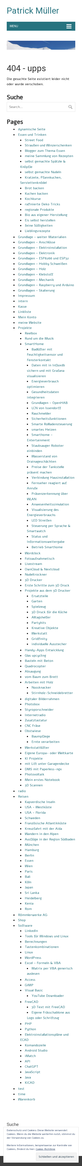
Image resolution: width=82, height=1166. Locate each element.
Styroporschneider (39, 709)
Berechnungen (36, 941)
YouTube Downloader (48, 995)
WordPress (33, 957)
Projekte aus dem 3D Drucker (47, 590)
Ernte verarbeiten (46, 742)
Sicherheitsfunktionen (49, 418)
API (27, 1061)
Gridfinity (39, 639)
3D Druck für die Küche (49, 612)
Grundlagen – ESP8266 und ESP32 (43, 258)
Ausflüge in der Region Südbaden (50, 839)
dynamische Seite (31, 129)
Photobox (32, 704)
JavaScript (32, 1072)
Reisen (23, 796)
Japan (29, 887)
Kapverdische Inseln (40, 802)
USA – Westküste (38, 807)
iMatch (30, 1056)
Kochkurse (33, 199)
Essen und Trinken (32, 134)
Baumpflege (41, 736)
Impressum (26, 295)
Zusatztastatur (36, 720)
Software (25, 925)
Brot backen (34, 188)
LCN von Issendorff (46, 408)
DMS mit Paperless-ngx (43, 769)
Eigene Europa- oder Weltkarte (49, 753)
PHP (28, 1023)
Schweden (32, 818)
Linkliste (24, 312)
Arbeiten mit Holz (39, 682)
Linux (29, 952)
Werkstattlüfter (37, 747)
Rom (28, 909)
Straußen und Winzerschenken (48, 145)
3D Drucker (33, 580)
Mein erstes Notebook (42, 780)
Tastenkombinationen (42, 947)
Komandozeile (35, 1045)
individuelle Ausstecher (49, 644)
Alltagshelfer (41, 617)
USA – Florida (35, 812)
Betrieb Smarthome (47, 547)
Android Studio (36, 1050)
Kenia (29, 903)
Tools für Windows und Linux (47, 936)
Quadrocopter (35, 666)
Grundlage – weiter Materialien (42, 237)
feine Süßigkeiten (39, 225)
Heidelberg (33, 898)
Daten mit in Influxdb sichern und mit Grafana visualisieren (46, 370)
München (32, 844)
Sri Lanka (32, 893)
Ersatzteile (40, 596)
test (21, 1088)
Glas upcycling (35, 655)
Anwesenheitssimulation (50, 504)
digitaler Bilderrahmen (42, 699)
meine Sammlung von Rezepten (49, 156)
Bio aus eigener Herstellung (46, 215)
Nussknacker (41, 687)
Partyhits (39, 622)
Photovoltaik (34, 774)
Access (30, 979)
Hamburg (32, 850)
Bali (27, 876)
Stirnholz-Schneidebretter (52, 693)
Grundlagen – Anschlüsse (36, 242)
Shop (22, 920)
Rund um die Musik (39, 338)
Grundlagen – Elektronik (36, 253)
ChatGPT (31, 1066)
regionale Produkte (39, 209)
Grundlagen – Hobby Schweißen (42, 263)
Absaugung (33, 671)
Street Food (34, 140)
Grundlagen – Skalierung (36, 290)
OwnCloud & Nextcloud (42, 569)
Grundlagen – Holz (32, 269)
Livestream (33, 564)
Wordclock (33, 553)
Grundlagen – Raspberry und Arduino (46, 285)
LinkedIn (31, 931)
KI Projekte (34, 758)
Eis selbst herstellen (40, 220)
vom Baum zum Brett (41, 677)
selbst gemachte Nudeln (43, 172)
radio (22, 791)
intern (23, 301)
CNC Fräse (32, 725)
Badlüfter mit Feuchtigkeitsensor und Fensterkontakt (45, 354)
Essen (29, 860)
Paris (29, 871)
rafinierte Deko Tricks (42, 204)
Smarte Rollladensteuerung (52, 424)
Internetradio (35, 715)
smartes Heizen (44, 429)
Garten (37, 601)
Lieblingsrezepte (37, 231)
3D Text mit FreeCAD (48, 1007)
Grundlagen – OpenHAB (50, 403)
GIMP (29, 985)
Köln (28, 882)
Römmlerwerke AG (32, 915)
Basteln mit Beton (39, 660)
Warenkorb (26, 1099)
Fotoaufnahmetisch (39, 558)
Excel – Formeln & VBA (43, 963)
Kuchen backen (36, 193)
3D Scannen (34, 785)
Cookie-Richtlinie (45, 1149)
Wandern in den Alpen (41, 834)
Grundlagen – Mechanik (36, 280)
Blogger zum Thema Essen (45, 150)
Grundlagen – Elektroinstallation (42, 247)
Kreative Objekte (45, 628)
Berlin (29, 855)
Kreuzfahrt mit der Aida (43, 828)
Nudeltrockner (36, 574)
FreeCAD (31, 1002)
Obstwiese (33, 731)
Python (30, 1029)
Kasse (22, 306)
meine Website (29, 322)
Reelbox (31, 333)
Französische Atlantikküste (45, 823)
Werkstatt (39, 633)
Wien (29, 866)
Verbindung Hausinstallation (53, 477)
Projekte (25, 328)
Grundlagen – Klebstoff (35, 274)
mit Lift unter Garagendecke (47, 763)
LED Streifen (42, 520)
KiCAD (29, 1082)
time (21, 1094)
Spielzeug (39, 606)
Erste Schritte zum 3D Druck (47, 585)
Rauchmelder (41, 413)
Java (28, 1077)
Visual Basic (34, 990)
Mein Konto (27, 317)
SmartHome (34, 344)
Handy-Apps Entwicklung (44, 650)
